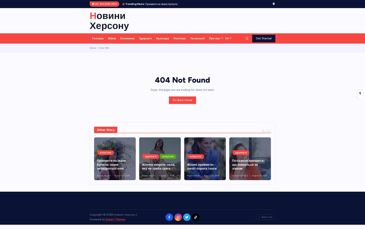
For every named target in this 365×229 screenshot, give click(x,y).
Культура (162, 38)
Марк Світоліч (148, 175)
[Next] (269, 130)
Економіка (127, 38)
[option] (115, 158)
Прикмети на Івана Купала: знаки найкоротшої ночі (111, 164)
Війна (112, 38)
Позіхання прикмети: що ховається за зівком (248, 164)
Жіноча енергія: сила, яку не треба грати (158, 167)
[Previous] (264, 130)
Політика (180, 38)
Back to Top (267, 217)
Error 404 (104, 48)
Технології (197, 38)
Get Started (263, 38)
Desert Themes (115, 219)
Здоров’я (145, 38)
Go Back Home (182, 100)
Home (93, 48)
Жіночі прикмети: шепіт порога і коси (202, 167)
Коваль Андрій (104, 175)
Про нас (214, 38)
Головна (98, 38)
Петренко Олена (240, 175)
